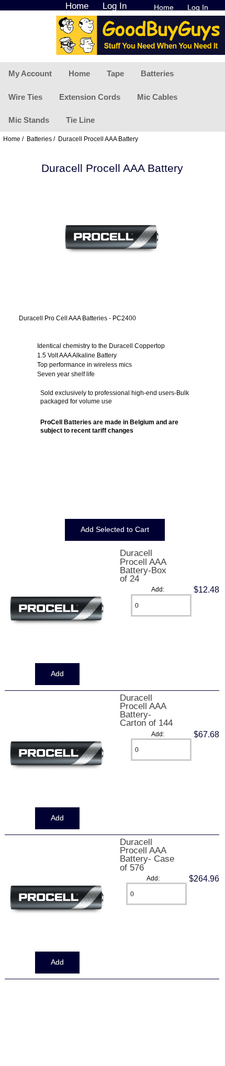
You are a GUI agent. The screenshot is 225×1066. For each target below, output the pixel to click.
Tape (115, 73)
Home (164, 7)
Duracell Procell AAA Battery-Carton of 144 (146, 710)
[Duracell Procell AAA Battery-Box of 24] (57, 658)
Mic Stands (28, 119)
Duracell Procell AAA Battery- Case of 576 (147, 855)
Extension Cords (89, 96)
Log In (197, 7)
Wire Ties (25, 96)
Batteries (157, 73)
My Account (30, 73)
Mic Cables (157, 96)
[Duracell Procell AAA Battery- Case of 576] (57, 947)
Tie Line (80, 119)
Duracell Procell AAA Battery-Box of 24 (143, 566)
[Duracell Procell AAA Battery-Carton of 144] (57, 803)
